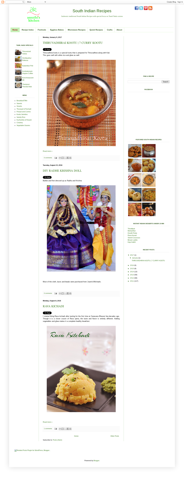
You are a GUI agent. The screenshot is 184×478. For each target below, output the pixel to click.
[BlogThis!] (62, 157)
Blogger (96, 461)
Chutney (20, 123)
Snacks (19, 106)
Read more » (47, 151)
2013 (132, 275)
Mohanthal (132, 231)
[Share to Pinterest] (70, 157)
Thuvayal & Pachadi (24, 109)
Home (15, 30)
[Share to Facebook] (67, 157)
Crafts (109, 30)
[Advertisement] (46, 37)
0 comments (48, 157)
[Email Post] (55, 157)
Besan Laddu (133, 240)
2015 (132, 269)
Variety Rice (21, 117)
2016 (132, 265)
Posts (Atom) (57, 440)
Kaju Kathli (132, 242)
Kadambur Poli (27, 66)
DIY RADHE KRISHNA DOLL (62, 170)
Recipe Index (28, 30)
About (119, 30)
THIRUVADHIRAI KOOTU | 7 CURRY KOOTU (73, 43)
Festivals (42, 30)
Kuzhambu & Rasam (24, 120)
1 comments (48, 428)
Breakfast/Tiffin (22, 101)
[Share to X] (65, 157)
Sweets (19, 103)
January (135, 258)
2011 (132, 281)
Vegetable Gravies (23, 125)
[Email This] (60, 157)
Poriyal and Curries (24, 112)
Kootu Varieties (22, 114)
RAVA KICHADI (53, 306)
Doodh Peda (132, 233)
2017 (132, 255)
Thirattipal (131, 229)
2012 (132, 278)
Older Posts (114, 436)
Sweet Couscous (134, 238)
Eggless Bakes (57, 30)
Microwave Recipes (77, 30)
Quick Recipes (96, 30)
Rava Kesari (132, 235)
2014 (132, 272)
